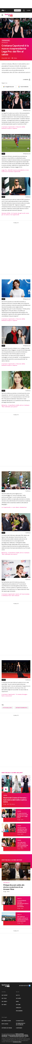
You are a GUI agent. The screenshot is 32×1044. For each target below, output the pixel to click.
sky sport (4, 995)
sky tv (18, 995)
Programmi (19, 1010)
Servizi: (17, 991)
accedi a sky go (23, 985)
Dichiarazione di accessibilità (20, 1024)
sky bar (18, 1004)
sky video (4, 1001)
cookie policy (20, 1020)
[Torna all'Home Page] (9, 15)
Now (17, 1001)
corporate (19, 1028)
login (28, 10)
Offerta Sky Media (7, 1028)
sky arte (4, 1004)
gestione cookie (6, 1020)
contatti (26, 1036)
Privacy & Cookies (11, 1034)
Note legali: (4, 1017)
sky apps (18, 998)
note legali (5, 1023)
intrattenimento (21, 707)
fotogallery (7, 707)
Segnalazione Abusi (17, 1041)
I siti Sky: (4, 991)
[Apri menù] (2, 15)
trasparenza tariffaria (14, 1036)
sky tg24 (4, 998)
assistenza (21, 1036)
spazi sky (18, 1007)
